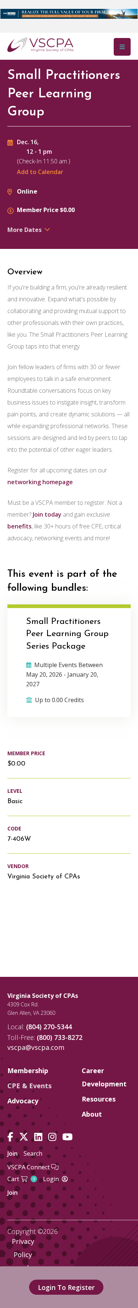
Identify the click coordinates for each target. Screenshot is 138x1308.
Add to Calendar (40, 172)
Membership (27, 1070)
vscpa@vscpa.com (35, 1047)
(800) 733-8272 (59, 1037)
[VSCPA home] (40, 44)
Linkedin (38, 1137)
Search (33, 1153)
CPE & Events (29, 1085)
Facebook (10, 1137)
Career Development (104, 1077)
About (92, 1114)
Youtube (67, 1137)
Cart (21, 1179)
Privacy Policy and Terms (23, 1261)
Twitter (23, 1137)
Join (12, 1153)
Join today (47, 514)
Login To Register (66, 1287)
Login (51, 1179)
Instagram (52, 1137)
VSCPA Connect (29, 1167)
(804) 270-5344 (49, 1026)
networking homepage (40, 482)
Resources (99, 1098)
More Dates (24, 230)
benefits (19, 526)
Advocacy (22, 1100)
